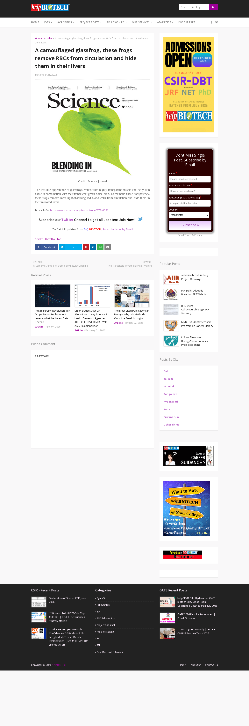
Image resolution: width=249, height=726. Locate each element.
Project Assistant (106, 625)
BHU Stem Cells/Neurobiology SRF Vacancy (195, 309)
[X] (216, 22)
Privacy (198, 234)
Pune (166, 409)
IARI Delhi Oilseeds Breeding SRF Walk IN (193, 292)
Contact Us (211, 665)
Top (59, 239)
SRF (98, 645)
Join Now (126, 220)
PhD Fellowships (106, 618)
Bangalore (170, 394)
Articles (48, 38)
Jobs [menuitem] (47, 22)
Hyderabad (170, 401)
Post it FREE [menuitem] (186, 22)
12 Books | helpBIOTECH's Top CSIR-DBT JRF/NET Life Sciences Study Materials (67, 617)
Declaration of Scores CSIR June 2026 (67, 600)
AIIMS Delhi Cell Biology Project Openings (194, 277)
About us (196, 665)
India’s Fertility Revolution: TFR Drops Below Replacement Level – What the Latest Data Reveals (52, 316)
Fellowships (103, 604)
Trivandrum (171, 417)
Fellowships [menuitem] (115, 22)
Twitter (67, 220)
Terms (187, 234)
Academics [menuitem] (64, 22)
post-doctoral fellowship (110, 652)
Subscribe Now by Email (118, 229)
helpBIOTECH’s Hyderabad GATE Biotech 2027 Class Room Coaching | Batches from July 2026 (197, 601)
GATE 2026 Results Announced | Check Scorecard (196, 616)
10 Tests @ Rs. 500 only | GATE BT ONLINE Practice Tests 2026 (197, 631)
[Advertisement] (116, 697)
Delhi (166, 371)
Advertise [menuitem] (164, 22)
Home (38, 38)
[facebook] (211, 22)
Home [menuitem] (35, 22)
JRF (98, 611)
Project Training (105, 631)
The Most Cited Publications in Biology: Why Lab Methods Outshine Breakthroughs (131, 314)
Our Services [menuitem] (141, 22)
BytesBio (50, 239)
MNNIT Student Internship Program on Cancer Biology (197, 324)
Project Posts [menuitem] (90, 22)
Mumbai (168, 386)
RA (98, 638)
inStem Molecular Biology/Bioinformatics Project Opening (194, 340)
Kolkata (168, 379)
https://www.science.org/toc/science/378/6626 (79, 210)
